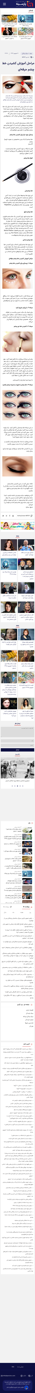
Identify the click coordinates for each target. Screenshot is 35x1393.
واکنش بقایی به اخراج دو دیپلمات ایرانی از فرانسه (19, 1199)
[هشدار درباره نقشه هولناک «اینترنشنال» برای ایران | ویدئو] (27, 881)
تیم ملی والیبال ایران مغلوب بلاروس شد (22, 1100)
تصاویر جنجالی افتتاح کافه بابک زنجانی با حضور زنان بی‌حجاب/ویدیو (13, 897)
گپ (32, 1376)
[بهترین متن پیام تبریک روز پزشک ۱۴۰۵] (25, 18)
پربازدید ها (26, 907)
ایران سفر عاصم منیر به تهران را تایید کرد (22, 1266)
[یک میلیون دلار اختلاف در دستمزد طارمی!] (27, 844)
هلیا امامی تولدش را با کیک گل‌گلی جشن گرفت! (9, 643)
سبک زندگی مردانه (28, 1017)
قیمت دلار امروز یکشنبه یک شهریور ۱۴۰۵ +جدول (25, 37)
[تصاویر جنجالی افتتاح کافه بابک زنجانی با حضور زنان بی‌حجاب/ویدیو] (27, 896)
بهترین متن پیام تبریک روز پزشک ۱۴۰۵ (25, 25)
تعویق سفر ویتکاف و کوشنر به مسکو (23, 1110)
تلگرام (24, 1376)
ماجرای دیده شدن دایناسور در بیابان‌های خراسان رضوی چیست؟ (12, 889)
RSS (13, 1367)
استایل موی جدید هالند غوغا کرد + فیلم (27, 554)
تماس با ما (20, 1367)
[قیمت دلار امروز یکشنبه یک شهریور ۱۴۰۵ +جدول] (25, 31)
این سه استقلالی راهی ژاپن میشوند (23, 1220)
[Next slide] (32, 768)
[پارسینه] (23, 4)
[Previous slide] (3, 768)
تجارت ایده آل (29, 1020)
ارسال (17, 750)
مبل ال (31, 1026)
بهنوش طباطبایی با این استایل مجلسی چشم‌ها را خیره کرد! (9, 713)
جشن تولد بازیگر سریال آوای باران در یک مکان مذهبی (27, 666)
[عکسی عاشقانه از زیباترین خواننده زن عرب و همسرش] (9, 545)
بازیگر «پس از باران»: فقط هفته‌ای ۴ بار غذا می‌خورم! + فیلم (17, 1049)
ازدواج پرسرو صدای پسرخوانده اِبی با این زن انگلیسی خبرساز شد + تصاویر (27, 575)
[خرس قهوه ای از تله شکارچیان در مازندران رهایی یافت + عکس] (27, 866)
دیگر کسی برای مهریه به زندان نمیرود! (22, 1191)
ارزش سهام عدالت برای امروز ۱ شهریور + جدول (13, 830)
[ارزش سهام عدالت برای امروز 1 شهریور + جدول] (27, 829)
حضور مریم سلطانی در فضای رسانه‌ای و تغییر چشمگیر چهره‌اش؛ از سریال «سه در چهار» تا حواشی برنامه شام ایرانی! (9, 689)
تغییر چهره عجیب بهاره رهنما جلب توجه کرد (27, 597)
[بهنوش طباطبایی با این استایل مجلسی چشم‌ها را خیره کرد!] (9, 703)
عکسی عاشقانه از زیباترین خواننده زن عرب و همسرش (9, 554)
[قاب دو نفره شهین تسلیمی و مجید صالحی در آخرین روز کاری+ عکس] (26, 607)
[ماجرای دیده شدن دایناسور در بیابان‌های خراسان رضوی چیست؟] (27, 888)
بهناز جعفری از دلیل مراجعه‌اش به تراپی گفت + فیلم (19, 1072)
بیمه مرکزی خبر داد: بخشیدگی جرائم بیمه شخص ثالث (19, 1107)
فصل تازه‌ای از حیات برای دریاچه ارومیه (22, 1171)
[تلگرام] (6, 516)
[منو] (4, 4)
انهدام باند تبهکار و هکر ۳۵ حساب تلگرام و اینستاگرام (19, 1167)
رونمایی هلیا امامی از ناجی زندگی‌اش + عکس (21, 1104)
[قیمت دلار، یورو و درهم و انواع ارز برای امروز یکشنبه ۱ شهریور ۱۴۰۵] (27, 837)
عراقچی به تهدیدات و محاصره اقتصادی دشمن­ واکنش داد (18, 1147)
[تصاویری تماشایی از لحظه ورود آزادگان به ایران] (17, 767)
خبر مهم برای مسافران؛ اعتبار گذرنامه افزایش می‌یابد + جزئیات (17, 1068)
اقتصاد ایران (29, 1010)
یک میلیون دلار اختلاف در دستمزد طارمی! (12, 845)
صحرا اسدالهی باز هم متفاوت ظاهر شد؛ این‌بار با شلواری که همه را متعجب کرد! (26, 714)
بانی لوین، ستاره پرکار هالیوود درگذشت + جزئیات (20, 1121)
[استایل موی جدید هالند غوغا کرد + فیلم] (26, 545)
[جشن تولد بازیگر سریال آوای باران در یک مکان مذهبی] (26, 656)
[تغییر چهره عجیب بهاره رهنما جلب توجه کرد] (26, 588)
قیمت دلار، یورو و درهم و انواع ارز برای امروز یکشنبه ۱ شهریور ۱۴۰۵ (12, 838)
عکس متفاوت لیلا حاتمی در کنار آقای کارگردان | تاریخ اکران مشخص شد (9, 617)
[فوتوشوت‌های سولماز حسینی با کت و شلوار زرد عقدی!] (26, 634)
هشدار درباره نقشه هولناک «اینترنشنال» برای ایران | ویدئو (13, 882)
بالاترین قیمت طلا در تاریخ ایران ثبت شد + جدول (13, 860)
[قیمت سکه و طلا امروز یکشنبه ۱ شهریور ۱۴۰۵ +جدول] (9, 18)
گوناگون (31, 11)
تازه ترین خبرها (29, 1023)
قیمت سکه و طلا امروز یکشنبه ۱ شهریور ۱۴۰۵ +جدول (9, 25)
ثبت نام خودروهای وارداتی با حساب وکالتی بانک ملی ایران (18, 1212)
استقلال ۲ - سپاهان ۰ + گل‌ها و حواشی (22, 1092)
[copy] (32, 516)
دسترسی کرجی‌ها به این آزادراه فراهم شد (22, 1257)
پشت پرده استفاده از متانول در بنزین (23, 1202)
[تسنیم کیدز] (17, 526)
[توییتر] (3, 516)
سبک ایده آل (29, 1013)
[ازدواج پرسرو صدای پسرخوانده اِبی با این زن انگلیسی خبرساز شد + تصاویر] (26, 564)
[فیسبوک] (10, 516)
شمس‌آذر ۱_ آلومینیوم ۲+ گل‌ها (24, 1089)
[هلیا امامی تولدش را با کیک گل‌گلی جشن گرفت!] (9, 634)
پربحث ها (6, 907)
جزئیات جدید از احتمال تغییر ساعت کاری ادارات (20, 1139)
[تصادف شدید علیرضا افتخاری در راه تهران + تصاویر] (9, 31)
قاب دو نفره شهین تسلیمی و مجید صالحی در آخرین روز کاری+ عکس (26, 617)
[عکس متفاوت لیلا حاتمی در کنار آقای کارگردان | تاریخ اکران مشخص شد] (9, 607)
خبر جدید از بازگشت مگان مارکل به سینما (9, 597)
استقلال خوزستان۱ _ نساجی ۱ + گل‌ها (23, 1086)
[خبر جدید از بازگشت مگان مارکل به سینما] (9, 588)
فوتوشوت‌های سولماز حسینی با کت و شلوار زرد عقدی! (26, 644)
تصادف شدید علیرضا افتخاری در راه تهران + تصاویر (9, 37)
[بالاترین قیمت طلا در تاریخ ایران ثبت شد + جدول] (27, 859)
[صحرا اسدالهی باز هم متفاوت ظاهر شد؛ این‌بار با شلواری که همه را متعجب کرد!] (26, 703)
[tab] (22, 786)
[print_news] (13, 516)
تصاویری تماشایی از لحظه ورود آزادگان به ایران (17, 781)
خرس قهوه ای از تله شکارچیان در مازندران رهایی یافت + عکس (13, 867)
